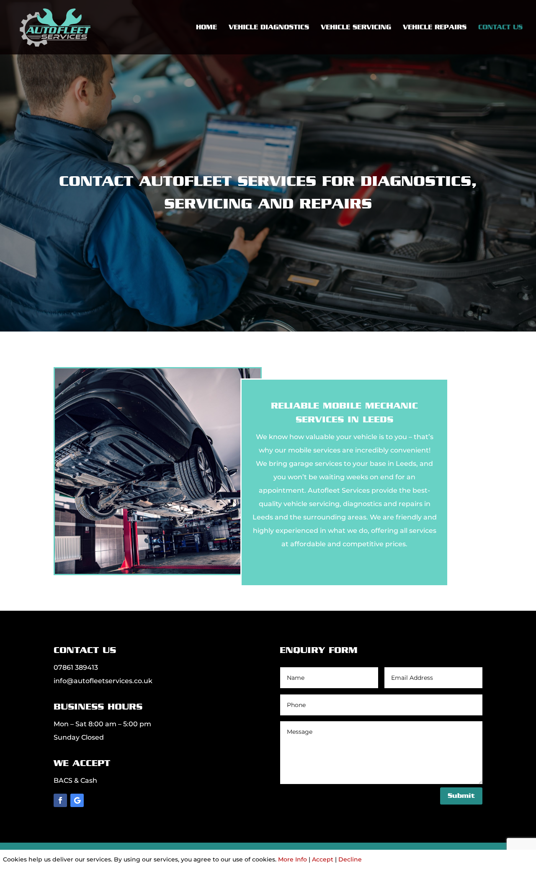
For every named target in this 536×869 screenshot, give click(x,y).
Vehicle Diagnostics (269, 27)
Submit (461, 796)
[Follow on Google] (77, 800)
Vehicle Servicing (356, 27)
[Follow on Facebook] (60, 800)
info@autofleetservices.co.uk (103, 681)
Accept (322, 859)
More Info (292, 859)
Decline (350, 859)
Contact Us (500, 27)
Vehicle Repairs (434, 27)
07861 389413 (76, 667)
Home (206, 27)
